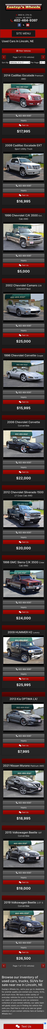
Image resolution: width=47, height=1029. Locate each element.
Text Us (24, 125)
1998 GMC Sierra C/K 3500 (23, 564)
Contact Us (24, 1021)
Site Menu (23, 33)
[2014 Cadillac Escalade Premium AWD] (23, 97)
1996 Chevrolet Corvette (23, 355)
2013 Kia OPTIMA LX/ (24, 699)
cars (30, 992)
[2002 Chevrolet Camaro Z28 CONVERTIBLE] (23, 307)
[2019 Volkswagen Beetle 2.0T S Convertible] (23, 924)
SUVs (42, 992)
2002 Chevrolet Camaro (24, 287)
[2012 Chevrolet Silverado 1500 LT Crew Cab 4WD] (23, 514)
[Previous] (4, 57)
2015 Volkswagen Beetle (23, 834)
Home (12, 1021)
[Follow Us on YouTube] (27, 25)
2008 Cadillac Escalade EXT (23, 147)
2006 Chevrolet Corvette (23, 423)
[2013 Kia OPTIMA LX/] (23, 717)
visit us (24, 1008)
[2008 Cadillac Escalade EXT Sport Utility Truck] (23, 167)
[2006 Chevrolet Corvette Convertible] (23, 444)
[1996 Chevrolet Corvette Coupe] (23, 374)
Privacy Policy (32, 1021)
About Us (17, 1021)
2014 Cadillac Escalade (23, 77)
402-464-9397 (26, 20)
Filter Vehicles (24, 51)
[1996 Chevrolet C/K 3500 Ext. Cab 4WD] (23, 237)
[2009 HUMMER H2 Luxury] (23, 651)
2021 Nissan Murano (23, 765)
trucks (36, 992)
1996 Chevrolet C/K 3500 (23, 217)
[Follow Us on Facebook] (19, 25)
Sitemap (27, 1023)
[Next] (43, 57)
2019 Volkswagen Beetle (23, 904)
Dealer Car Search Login (7, 1023)
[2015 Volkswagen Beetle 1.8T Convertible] (23, 854)
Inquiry (24, 120)
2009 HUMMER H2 (23, 632)
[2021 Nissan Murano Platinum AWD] (23, 784)
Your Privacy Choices (36, 1023)
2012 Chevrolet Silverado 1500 (23, 494)
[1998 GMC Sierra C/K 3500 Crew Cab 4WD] (23, 584)
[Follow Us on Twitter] (23, 25)
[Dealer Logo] (23, 7)
